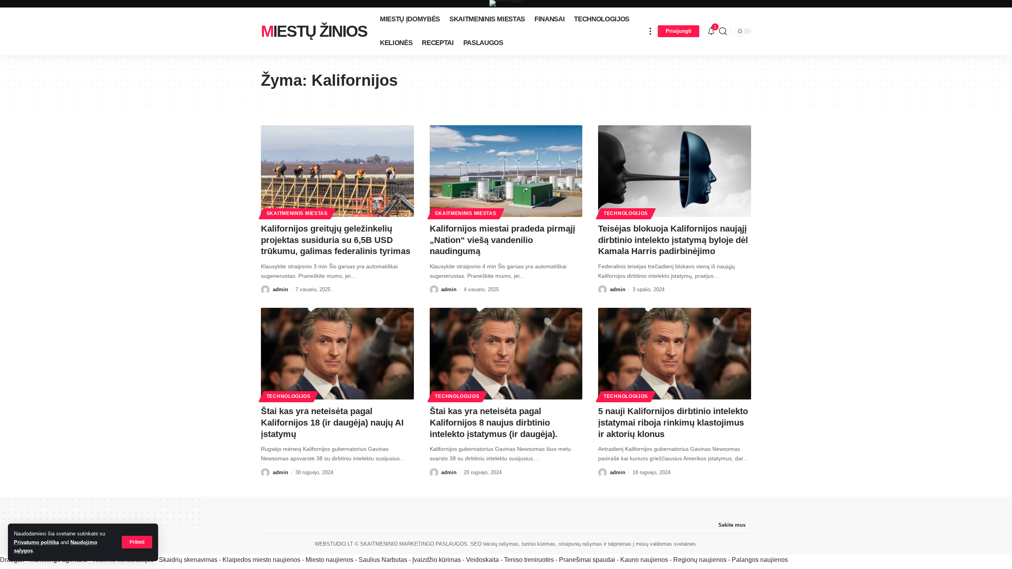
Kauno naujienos (644, 559)
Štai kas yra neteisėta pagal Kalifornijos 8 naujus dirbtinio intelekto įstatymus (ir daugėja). (493, 422)
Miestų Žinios (314, 31)
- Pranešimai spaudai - (587, 559)
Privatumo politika (36, 542)
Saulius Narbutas (383, 559)
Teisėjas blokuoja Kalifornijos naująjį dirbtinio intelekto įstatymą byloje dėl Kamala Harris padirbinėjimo (673, 240)
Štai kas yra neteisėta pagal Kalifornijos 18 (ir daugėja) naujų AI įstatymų (332, 422)
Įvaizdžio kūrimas (436, 559)
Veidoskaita (482, 559)
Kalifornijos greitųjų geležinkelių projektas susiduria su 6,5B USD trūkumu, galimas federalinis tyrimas (335, 240)
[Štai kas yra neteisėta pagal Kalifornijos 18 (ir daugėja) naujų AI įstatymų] (337, 353)
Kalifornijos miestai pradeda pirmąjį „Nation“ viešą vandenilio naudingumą (502, 240)
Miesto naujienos (329, 559)
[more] (650, 31)
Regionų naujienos (700, 559)
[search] (723, 31)
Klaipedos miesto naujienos (261, 559)
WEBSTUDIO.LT (334, 544)
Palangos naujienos (760, 559)
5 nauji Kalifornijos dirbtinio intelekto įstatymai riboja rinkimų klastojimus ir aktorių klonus (673, 422)
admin (280, 289)
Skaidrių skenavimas (188, 559)
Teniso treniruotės (529, 559)
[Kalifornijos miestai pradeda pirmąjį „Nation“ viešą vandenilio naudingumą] (506, 171)
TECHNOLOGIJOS (626, 213)
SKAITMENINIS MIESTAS (297, 213)
